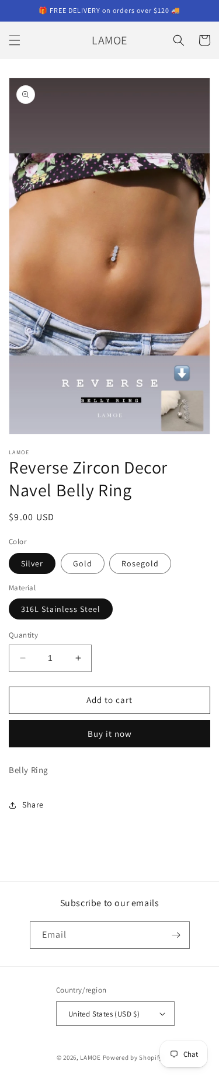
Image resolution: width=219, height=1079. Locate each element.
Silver (32, 563)
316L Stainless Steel (60, 609)
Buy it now (110, 733)
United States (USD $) (104, 1014)
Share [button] (33, 804)
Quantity (23, 635)
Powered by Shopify (133, 1057)
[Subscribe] (176, 935)
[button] (14, 40)
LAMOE (90, 1057)
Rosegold (140, 563)
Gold (82, 563)
